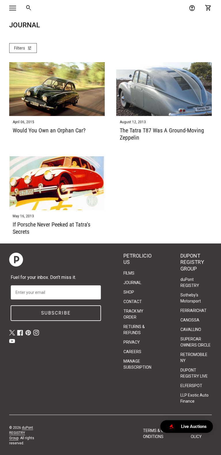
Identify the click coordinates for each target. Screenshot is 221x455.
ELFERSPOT (191, 385)
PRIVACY (131, 342)
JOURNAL (132, 282)
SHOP (128, 292)
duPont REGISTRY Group (21, 433)
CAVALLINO (190, 329)
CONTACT (132, 301)
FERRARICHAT (193, 310)
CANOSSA (189, 320)
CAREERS (132, 351)
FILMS (128, 273)
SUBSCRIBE (56, 313)
